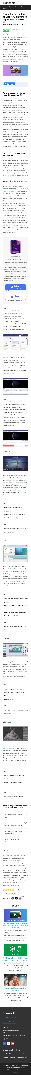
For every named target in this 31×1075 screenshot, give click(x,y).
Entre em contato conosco (18, 1067)
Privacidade (15, 1065)
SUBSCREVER (8, 1053)
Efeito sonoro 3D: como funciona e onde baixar (15, 989)
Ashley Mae (20, 29)
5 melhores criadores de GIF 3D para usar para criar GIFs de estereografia (15, 959)
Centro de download (10, 1017)
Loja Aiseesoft (10, 1022)
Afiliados (8, 1067)
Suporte (21, 1065)
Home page (5, 6)
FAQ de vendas (7, 1033)
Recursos (11, 6)
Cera (15, 569)
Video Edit (17, 6)
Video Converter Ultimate (15, 259)
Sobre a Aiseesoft (6, 1065)
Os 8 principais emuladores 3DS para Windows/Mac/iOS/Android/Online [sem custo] (15, 926)
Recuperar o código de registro (11, 1030)
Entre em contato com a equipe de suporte (14, 1035)
